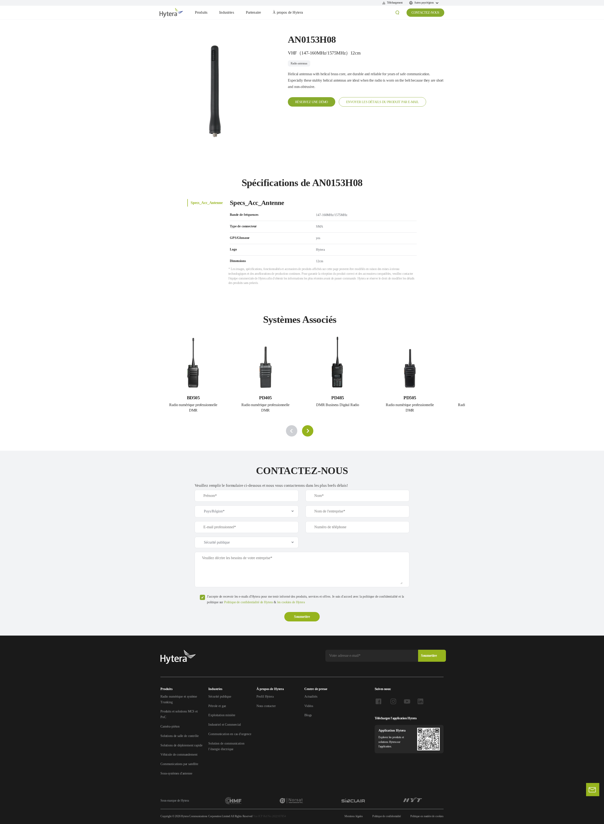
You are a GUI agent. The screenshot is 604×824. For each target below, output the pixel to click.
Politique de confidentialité (386, 816)
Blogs (308, 715)
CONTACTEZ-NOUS (425, 12)
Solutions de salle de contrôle (179, 736)
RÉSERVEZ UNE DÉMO (311, 102)
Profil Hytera (265, 696)
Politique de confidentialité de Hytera (248, 602)
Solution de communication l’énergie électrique (226, 746)
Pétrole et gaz (217, 706)
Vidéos (308, 706)
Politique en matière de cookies (427, 816)
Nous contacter (266, 706)
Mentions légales (353, 816)
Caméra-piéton (170, 726)
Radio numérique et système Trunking (178, 699)
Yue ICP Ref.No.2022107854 (269, 816)
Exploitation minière (221, 715)
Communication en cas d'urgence (229, 734)
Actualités (310, 696)
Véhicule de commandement (178, 754)
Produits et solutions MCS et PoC (179, 714)
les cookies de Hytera (291, 602)
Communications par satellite (179, 764)
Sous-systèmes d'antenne (176, 773)
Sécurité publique (219, 696)
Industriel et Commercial (224, 724)
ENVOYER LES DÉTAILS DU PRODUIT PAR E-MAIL (382, 102)
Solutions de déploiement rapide (181, 745)
